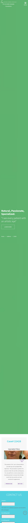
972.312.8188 (6, 4)
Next (22, 461)
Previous (22, 460)
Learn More (8, 227)
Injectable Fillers (14, 449)
